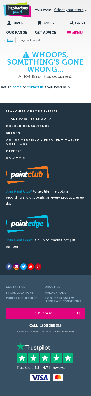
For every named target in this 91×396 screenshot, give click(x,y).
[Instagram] (16, 266)
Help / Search (43, 313)
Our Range (16, 32)
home (17, 87)
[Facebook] (9, 266)
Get (45, 32)
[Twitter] (23, 266)
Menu (77, 33)
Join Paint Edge (19, 240)
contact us (35, 87)
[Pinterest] (38, 266)
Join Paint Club (19, 191)
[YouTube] (31, 266)
